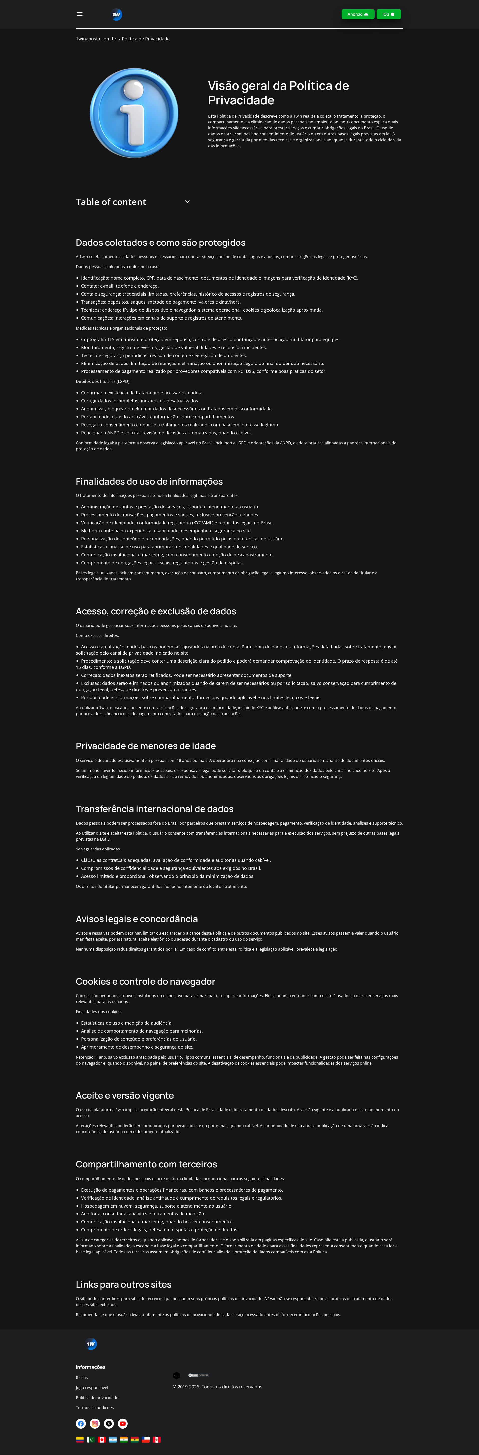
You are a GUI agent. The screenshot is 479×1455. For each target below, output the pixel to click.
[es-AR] (113, 1440)
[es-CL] (146, 1440)
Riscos (82, 1377)
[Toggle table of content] (187, 201)
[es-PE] (157, 1440)
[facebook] (81, 1424)
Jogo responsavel (92, 1387)
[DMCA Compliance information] (199, 1375)
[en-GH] (135, 1440)
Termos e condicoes (95, 1407)
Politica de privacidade (97, 1397)
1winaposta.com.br (96, 39)
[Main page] (110, 14)
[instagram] (95, 1424)
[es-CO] (80, 1440)
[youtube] (123, 1424)
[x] (109, 1424)
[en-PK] (91, 1440)
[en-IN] (124, 1440)
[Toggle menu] (79, 14)
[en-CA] (102, 1440)
